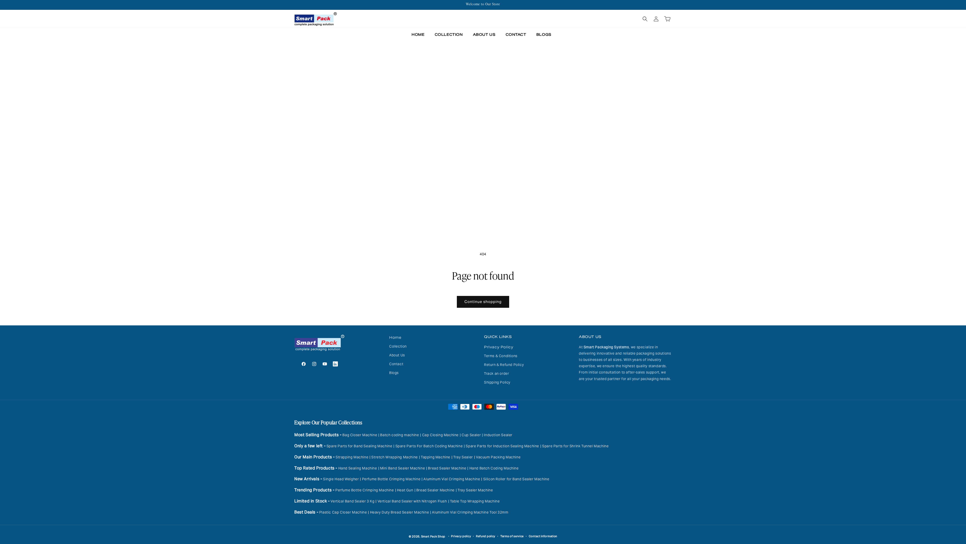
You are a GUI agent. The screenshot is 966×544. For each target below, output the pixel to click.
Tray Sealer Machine (475, 490)
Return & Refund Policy (504, 364)
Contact (396, 364)
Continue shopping (483, 301)
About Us (397, 355)
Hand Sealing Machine (357, 468)
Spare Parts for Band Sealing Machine (359, 446)
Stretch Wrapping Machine (394, 457)
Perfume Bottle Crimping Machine (391, 479)
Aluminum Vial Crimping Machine (451, 479)
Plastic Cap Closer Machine (343, 512)
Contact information (543, 536)
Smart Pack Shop (433, 536)
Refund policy (485, 536)
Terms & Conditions (500, 356)
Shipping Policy (497, 382)
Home (395, 337)
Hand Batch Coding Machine (494, 468)
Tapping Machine (435, 457)
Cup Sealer (471, 435)
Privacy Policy (498, 347)
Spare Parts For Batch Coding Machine (429, 446)
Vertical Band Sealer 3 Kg (352, 501)
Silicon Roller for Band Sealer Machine (516, 479)
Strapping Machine (352, 457)
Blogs (394, 372)
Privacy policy (461, 536)
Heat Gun (405, 490)
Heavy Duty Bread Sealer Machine (399, 512)
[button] (645, 18)
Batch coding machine (399, 435)
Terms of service (512, 536)
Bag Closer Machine (359, 435)
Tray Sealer (463, 457)
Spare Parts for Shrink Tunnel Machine (575, 446)
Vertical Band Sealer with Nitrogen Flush (412, 501)
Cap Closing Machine (440, 435)
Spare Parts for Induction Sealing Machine (502, 446)
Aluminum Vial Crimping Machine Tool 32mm (470, 512)
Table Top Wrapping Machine (475, 501)
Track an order (496, 373)
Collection (398, 346)
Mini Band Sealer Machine (402, 468)
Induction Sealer (498, 435)
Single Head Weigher (341, 479)
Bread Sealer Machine (447, 468)
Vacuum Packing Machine (498, 457)
